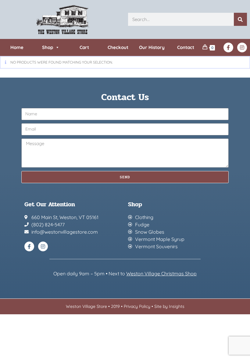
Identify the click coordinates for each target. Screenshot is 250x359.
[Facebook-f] (228, 47)
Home (16, 47)
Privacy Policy (137, 306)
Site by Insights (169, 306)
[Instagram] (242, 47)
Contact (185, 47)
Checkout (118, 47)
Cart (84, 47)
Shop (47, 47)
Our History (152, 47)
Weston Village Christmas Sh (158, 273)
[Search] (240, 19)
